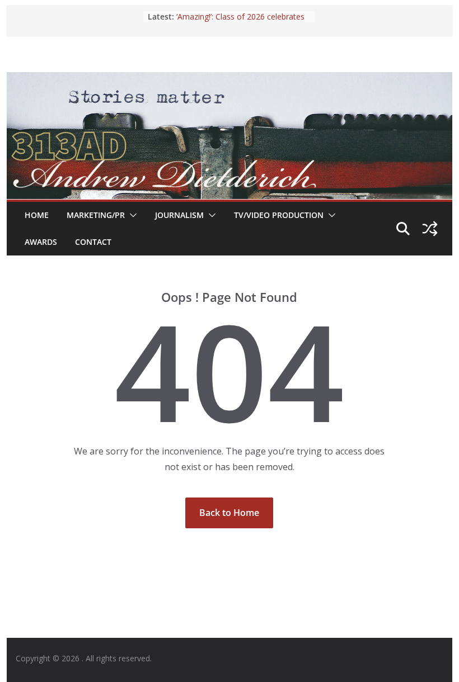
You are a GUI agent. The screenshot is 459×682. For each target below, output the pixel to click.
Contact (93, 241)
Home (37, 215)
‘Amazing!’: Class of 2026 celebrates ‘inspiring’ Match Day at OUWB (240, 22)
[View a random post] (429, 228)
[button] (131, 215)
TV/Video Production (279, 215)
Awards (41, 241)
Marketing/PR (96, 215)
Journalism (179, 215)
